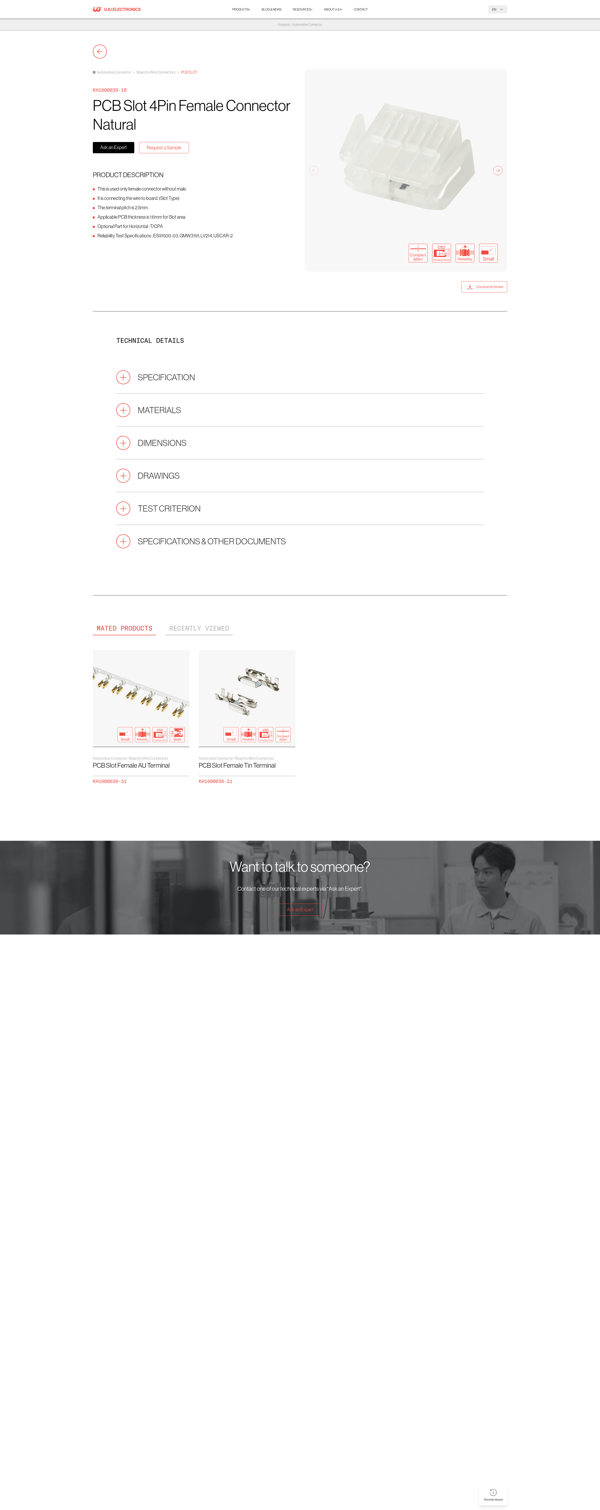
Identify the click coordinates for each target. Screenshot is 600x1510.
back (100, 52)
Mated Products (124, 628)
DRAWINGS (159, 475)
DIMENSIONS (162, 442)
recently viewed (199, 628)
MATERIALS (159, 410)
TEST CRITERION (169, 508)
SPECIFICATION (166, 377)
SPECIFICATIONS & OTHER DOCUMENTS (212, 541)
